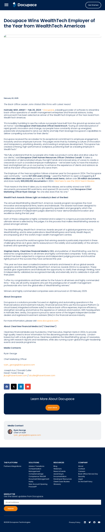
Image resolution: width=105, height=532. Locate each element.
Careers (81, 471)
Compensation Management (35, 470)
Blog (55, 466)
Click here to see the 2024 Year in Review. (74, 181)
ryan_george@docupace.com (19, 364)
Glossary (57, 484)
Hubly (31, 481)
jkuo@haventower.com (15, 375)
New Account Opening (38, 484)
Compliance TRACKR (37, 476)
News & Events (60, 471)
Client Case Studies (62, 481)
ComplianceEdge (36, 474)
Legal (80, 479)
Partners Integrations (12, 466)
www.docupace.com (47, 320)
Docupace (48, 109)
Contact (81, 469)
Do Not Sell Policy (85, 481)
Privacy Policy (74, 522)
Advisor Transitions (36, 466)
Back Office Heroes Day (88, 474)
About (80, 466)
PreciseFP (33, 486)
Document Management (39, 479)
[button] (7, 387)
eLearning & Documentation (60, 475)
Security (81, 476)
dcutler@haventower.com (42, 375)
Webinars (58, 469)
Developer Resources (63, 479)
